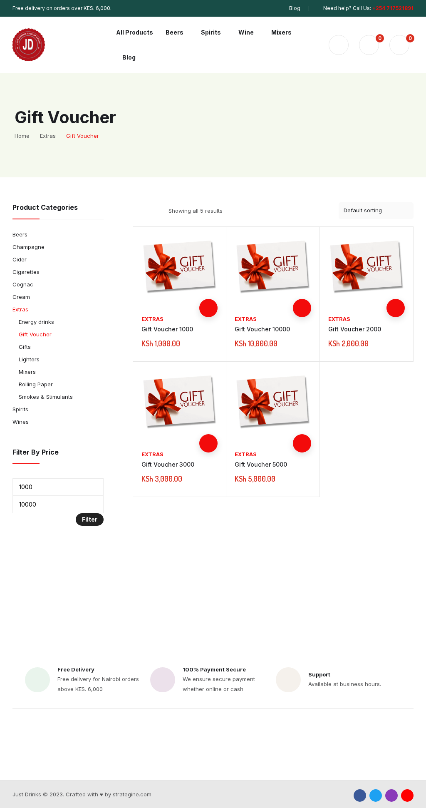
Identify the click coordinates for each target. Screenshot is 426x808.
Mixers (27, 371)
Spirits (20, 409)
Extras (152, 319)
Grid (138, 210)
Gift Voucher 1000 (167, 329)
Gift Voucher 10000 (262, 329)
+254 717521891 (393, 8)
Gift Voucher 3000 (167, 464)
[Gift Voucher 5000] (273, 404)
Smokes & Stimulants (46, 396)
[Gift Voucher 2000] (366, 269)
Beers (19, 234)
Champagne (28, 247)
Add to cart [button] (208, 308)
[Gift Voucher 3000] (179, 404)
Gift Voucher (35, 334)
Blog (294, 8)
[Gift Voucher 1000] (179, 269)
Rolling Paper (36, 384)
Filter (89, 519)
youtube (407, 795)
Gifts (25, 346)
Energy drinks (36, 321)
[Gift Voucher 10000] (273, 269)
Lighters (29, 359)
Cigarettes (26, 272)
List (152, 210)
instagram (391, 795)
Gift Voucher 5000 (261, 464)
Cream (21, 296)
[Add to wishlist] (208, 271)
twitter (375, 795)
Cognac (22, 284)
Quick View (208, 290)
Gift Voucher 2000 (354, 329)
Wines (20, 421)
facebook (360, 795)
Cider (19, 259)
